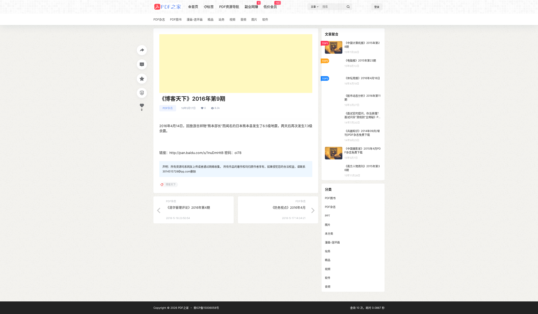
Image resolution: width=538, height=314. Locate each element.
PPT (327, 215)
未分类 (329, 233)
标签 (210, 7)
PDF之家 (183, 307)
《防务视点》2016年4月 (288, 208)
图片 (327, 224)
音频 (327, 286)
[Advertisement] (235, 63)
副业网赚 (251, 5)
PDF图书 (330, 198)
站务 (327, 251)
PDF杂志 (168, 108)
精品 (327, 260)
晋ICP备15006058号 (206, 307)
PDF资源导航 (229, 7)
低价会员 (270, 5)
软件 (327, 277)
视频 (327, 269)
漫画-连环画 (332, 242)
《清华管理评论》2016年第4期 (188, 208)
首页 (194, 7)
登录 (376, 7)
